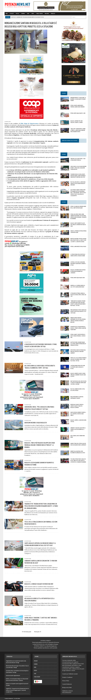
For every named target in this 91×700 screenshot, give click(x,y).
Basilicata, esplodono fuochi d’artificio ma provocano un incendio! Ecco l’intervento (77, 271)
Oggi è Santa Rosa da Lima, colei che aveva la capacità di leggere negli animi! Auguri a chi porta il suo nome (78, 382)
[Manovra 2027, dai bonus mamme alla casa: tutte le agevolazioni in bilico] (65, 288)
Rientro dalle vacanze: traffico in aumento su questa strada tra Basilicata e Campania (76, 406)
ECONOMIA (23, 13)
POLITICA (17, 13)
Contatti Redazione (67, 684)
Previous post (27, 631)
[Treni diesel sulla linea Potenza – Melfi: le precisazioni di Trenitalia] (65, 161)
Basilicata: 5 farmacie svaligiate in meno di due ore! (38, 584)
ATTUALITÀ (12, 13)
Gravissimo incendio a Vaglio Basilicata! (35, 423)
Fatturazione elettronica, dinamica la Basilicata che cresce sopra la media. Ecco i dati (78, 295)
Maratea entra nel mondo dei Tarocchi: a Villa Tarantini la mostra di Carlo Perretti (78, 414)
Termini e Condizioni (67, 677)
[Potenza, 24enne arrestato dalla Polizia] (65, 249)
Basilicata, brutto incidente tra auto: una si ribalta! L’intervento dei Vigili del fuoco (78, 224)
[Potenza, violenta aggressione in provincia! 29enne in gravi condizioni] (65, 108)
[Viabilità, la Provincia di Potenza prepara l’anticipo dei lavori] (65, 234)
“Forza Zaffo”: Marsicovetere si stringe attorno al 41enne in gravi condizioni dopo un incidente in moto (77, 130)
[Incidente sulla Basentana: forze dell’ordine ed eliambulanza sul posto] (65, 454)
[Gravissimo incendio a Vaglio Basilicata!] (14, 429)
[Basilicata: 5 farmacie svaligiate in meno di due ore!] (14, 590)
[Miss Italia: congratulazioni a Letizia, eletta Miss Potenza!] (65, 392)
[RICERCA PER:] (79, 17)
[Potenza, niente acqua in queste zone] (65, 281)
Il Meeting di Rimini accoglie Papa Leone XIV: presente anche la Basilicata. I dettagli (77, 367)
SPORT (28, 13)
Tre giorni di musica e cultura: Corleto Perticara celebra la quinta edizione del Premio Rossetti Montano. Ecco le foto (78, 176)
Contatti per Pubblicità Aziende (70, 674)
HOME (7, 13)
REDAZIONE (47, 13)
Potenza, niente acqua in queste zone (77, 277)
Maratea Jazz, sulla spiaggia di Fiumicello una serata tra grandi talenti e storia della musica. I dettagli (78, 359)
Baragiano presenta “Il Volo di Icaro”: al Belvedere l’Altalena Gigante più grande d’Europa (78, 99)
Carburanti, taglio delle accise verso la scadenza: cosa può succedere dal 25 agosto (78, 429)
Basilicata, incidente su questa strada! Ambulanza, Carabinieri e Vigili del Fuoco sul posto (78, 375)
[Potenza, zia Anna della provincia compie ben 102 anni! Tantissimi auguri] (65, 209)
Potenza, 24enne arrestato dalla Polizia (78, 246)
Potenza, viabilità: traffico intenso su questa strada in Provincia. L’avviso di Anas (77, 336)
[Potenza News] (17, 4)
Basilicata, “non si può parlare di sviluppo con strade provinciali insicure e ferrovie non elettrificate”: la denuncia (39, 445)
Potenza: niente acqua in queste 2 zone (77, 113)
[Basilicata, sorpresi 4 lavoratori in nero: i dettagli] (65, 423)
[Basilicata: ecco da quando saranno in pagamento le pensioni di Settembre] (14, 469)
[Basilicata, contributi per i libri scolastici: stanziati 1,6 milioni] (65, 124)
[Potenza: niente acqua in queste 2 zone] (65, 116)
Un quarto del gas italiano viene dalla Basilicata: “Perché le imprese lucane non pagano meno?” (78, 328)
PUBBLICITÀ (53, 13)
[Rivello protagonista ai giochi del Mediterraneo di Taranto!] (65, 400)
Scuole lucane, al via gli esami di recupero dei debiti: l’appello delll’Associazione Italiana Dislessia (78, 168)
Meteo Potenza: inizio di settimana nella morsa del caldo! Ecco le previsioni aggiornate (78, 351)
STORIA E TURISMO (39, 13)
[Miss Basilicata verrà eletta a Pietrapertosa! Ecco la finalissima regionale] (14, 605)
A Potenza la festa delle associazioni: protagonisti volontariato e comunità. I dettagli (78, 263)
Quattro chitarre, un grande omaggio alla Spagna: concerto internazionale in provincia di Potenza (78, 344)
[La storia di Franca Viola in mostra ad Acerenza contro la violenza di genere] (65, 257)
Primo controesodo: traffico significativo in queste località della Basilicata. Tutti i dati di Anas (78, 311)
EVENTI (32, 13)
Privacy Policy (65, 680)
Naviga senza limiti (67, 687)
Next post (37, 631)
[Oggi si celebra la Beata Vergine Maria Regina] (65, 439)
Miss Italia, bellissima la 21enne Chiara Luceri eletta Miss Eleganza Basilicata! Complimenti (77, 183)
